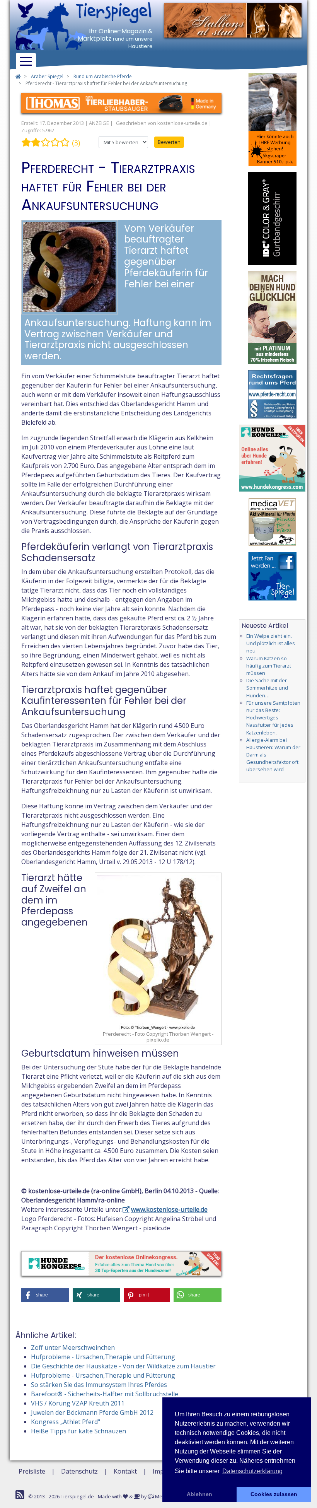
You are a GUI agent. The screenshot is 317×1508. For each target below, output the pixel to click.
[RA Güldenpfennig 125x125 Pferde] (272, 393)
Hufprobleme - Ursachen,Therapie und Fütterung (103, 1357)
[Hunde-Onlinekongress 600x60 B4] (121, 1263)
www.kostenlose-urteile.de (169, 1209)
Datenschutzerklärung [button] (252, 1471)
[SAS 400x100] (233, 19)
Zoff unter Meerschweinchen (73, 1347)
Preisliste (32, 1471)
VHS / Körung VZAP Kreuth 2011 (77, 1403)
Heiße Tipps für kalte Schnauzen (78, 1431)
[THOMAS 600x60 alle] (121, 102)
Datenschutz (79, 1471)
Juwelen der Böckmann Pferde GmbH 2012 (92, 1412)
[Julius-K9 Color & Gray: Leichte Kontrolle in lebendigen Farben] (272, 217)
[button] (45, 1295)
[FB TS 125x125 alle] (272, 575)
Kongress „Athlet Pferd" (65, 1421)
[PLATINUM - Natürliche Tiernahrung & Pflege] (272, 316)
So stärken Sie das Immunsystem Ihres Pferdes (99, 1384)
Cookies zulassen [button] (274, 1494)
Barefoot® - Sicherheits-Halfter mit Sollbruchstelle (104, 1394)
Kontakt (125, 1471)
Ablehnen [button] (199, 1494)
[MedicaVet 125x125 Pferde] (272, 520)
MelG (160, 1496)
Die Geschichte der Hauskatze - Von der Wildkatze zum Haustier (123, 1366)
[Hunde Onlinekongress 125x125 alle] (272, 457)
